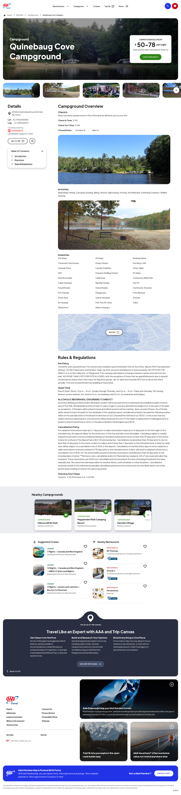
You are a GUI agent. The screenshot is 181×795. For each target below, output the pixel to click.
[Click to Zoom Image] (21, 90)
